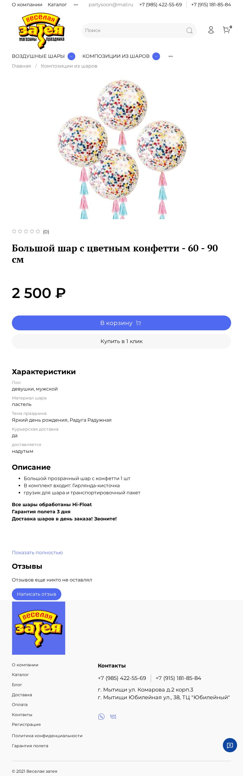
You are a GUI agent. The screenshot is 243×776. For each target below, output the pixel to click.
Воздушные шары (38, 56)
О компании (27, 4)
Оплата (20, 704)
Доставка (22, 694)
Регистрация (26, 724)
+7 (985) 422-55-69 (160, 4)
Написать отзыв (36, 594)
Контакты (22, 714)
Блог (17, 684)
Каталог (57, 4)
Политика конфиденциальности (47, 735)
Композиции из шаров (116, 56)
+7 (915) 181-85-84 (211, 4)
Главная (21, 66)
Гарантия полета (30, 745)
